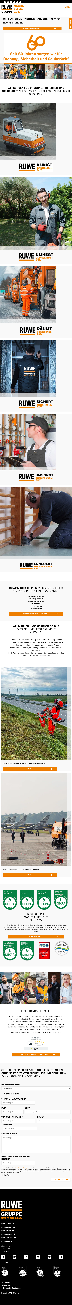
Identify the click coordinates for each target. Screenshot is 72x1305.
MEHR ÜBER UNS (34, 937)
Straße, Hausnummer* (13, 1099)
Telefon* (7, 1124)
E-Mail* (40, 1117)
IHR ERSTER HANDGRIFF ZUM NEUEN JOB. (35, 1054)
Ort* (27, 1108)
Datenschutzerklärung (20, 1168)
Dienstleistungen (10, 1084)
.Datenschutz (6, 1285)
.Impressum (5, 1283)
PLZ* (3, 1108)
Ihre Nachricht (9, 1133)
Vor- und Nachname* (12, 1117)
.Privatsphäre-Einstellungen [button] (11, 1288)
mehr (29, 769)
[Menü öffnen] (67, 9)
